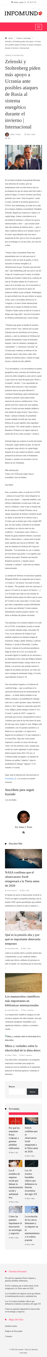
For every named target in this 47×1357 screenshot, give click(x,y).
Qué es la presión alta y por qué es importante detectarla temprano (22, 939)
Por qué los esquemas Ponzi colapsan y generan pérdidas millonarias (14, 1138)
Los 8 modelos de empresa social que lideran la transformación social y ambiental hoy (16, 1184)
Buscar (12, 1086)
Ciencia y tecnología (14, 55)
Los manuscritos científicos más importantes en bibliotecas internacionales (22, 1001)
